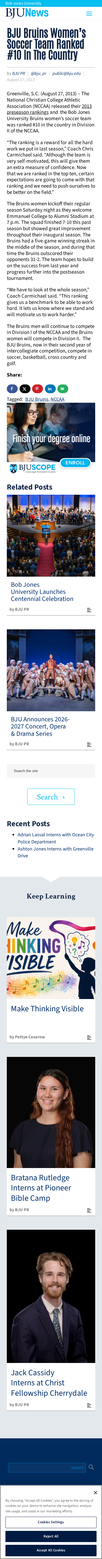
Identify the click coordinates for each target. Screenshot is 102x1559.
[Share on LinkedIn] (50, 388)
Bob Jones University (23, 3)
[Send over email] (62, 388)
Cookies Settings (51, 1522)
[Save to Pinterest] (37, 388)
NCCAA (57, 399)
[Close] (95, 1493)
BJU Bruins (36, 399)
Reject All (51, 1536)
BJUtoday (26, 12)
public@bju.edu (66, 73)
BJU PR (18, 73)
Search (47, 797)
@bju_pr (39, 73)
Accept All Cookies (51, 1550)
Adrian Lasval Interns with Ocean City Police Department (56, 838)
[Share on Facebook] (12, 388)
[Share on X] (25, 388)
